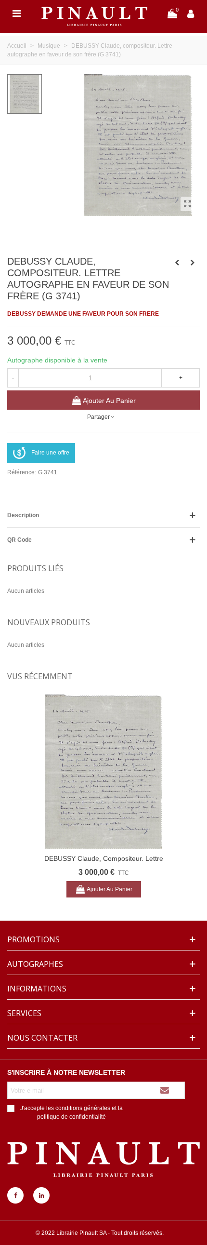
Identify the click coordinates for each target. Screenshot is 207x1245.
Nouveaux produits (48, 622)
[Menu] (16, 13)
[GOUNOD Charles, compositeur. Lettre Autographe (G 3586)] (192, 262)
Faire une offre (50, 452)
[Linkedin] (41, 1195)
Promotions (33, 939)
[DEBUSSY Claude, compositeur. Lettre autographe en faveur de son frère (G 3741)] (188, 204)
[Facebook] (15, 1195)
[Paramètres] (190, 13)
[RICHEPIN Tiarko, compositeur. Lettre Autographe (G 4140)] (177, 262)
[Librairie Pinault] (94, 13)
